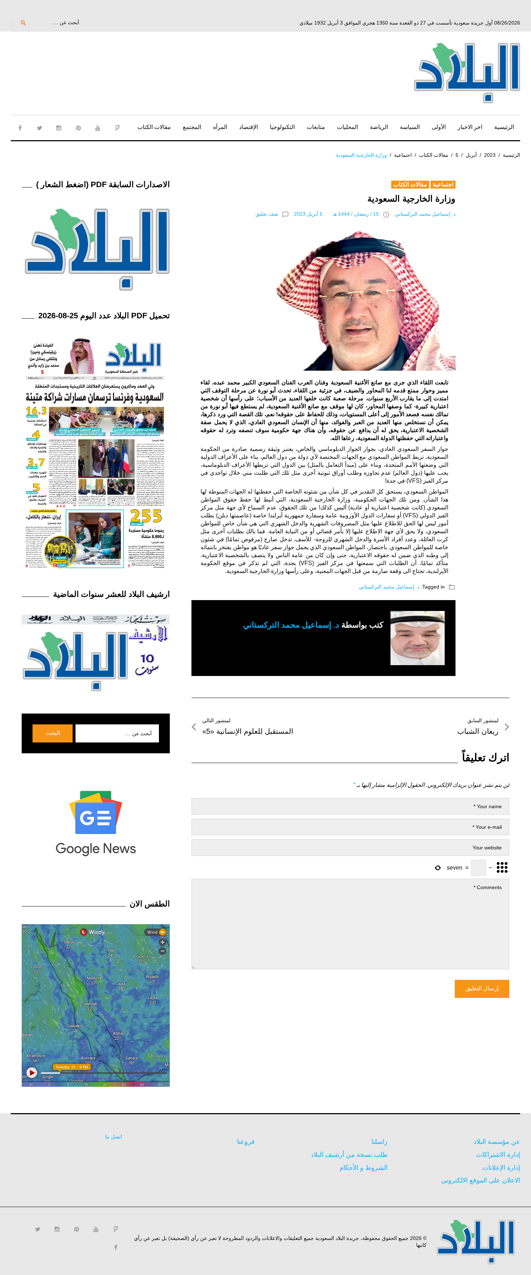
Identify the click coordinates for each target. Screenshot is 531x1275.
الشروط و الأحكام (364, 1167)
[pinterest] (78, 128)
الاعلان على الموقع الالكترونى (480, 1180)
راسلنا (379, 1141)
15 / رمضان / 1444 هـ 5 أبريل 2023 (336, 214)
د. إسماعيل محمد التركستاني (425, 214)
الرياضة (379, 127)
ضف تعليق (266, 214)
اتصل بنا (113, 1137)
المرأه (220, 127)
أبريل (471, 155)
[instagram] (59, 128)
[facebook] (20, 128)
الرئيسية (504, 127)
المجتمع (192, 127)
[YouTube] (98, 128)
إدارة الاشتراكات (498, 1154)
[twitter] (39, 128)
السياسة (410, 127)
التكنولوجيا (282, 127)
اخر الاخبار (470, 127)
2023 (490, 155)
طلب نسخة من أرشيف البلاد (349, 1154)
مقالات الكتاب (154, 127)
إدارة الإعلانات (501, 1167)
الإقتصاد (248, 127)
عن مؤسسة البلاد (497, 1141)
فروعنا (246, 1141)
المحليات (347, 127)
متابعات (316, 127)
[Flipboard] (117, 128)
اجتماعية (403, 155)
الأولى (439, 127)
